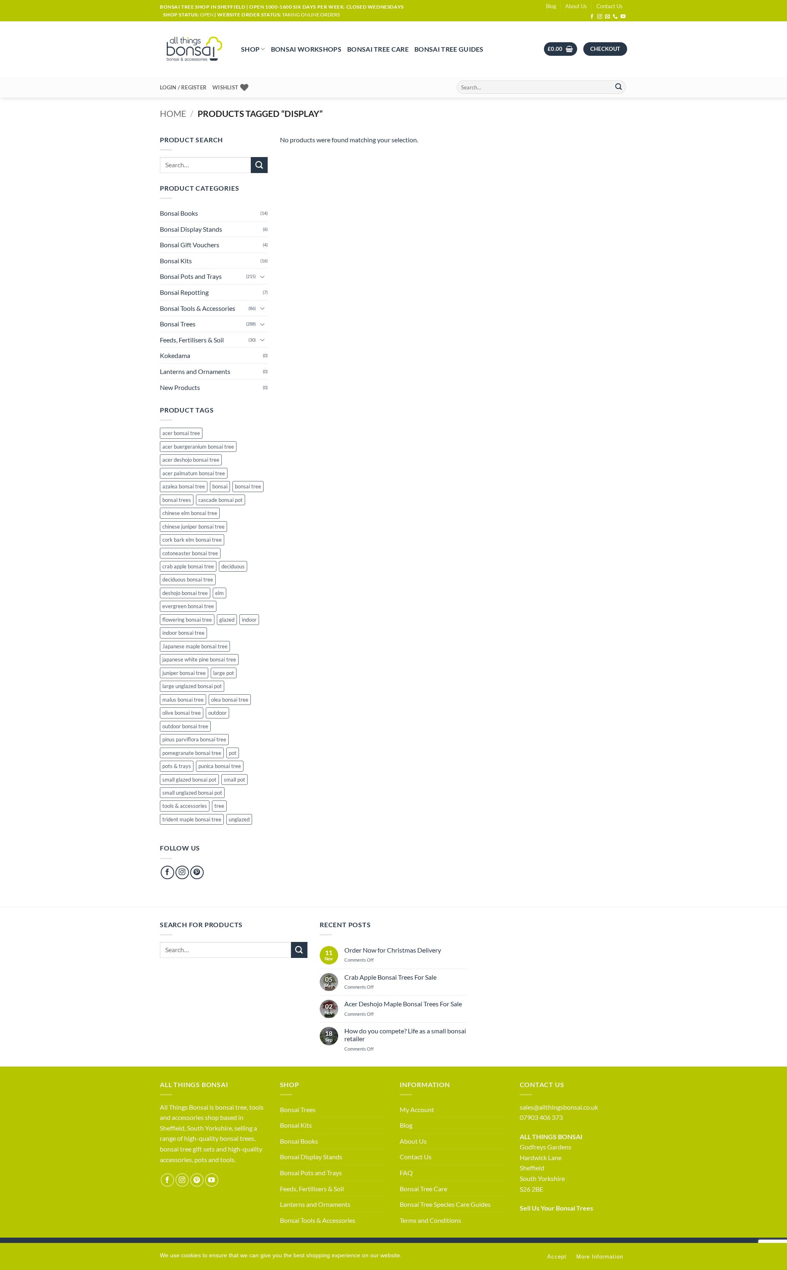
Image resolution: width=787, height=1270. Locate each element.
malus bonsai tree (183, 699)
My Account (417, 1109)
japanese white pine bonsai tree (199, 659)
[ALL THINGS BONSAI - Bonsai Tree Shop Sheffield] (194, 49)
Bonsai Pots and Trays (191, 276)
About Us (576, 6)
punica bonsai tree (219, 766)
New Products (180, 387)
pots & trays (176, 766)
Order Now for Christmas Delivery (392, 950)
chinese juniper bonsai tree (193, 526)
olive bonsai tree (181, 712)
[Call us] (615, 17)
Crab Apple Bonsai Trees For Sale (390, 977)
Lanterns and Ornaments (195, 371)
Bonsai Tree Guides (449, 49)
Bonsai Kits (176, 260)
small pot (234, 779)
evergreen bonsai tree (188, 606)
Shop (250, 49)
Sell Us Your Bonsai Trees (556, 1208)
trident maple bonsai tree (191, 819)
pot (233, 753)
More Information (599, 1257)
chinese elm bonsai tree (189, 513)
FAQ (406, 1173)
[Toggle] (263, 276)
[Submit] (619, 87)
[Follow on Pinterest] (197, 872)
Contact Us (609, 6)
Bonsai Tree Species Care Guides (445, 1204)
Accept (556, 1257)
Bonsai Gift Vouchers (189, 245)
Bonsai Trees (178, 324)
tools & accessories (184, 806)
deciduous (233, 566)
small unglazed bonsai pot (192, 792)
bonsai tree (248, 486)
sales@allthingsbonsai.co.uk (559, 1107)
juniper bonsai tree (184, 673)
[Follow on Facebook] (591, 17)
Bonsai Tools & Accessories (197, 308)
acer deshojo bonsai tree (190, 459)
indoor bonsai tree (183, 632)
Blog (551, 6)
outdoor (217, 712)
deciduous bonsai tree (187, 579)
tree (219, 806)
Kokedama (175, 355)
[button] (560, 49)
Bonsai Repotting (184, 292)
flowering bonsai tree (187, 619)
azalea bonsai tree (183, 486)
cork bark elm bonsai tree (192, 539)
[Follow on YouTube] (623, 17)
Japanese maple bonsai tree (194, 646)
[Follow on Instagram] (599, 17)
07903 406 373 (541, 1117)
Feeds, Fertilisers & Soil (192, 340)
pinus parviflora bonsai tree (194, 739)
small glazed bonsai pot (189, 779)
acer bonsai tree (181, 433)
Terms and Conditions (430, 1220)
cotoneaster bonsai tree (190, 553)
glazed (226, 619)
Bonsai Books (179, 213)
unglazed (239, 819)
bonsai (219, 486)
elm (219, 593)
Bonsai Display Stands (191, 229)
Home (173, 113)
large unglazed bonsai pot (192, 686)
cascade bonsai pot (220, 500)
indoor (249, 619)
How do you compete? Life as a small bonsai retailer (405, 1034)
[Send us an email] (607, 17)
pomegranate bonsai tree (191, 753)
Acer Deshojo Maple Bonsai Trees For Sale (403, 1004)
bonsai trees (176, 500)
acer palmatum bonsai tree (193, 473)
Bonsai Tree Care (378, 49)
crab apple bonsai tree (188, 566)
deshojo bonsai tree (185, 593)
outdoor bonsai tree (185, 726)
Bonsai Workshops (306, 49)
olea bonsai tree (229, 699)
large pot (223, 673)
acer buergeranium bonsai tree (198, 446)
